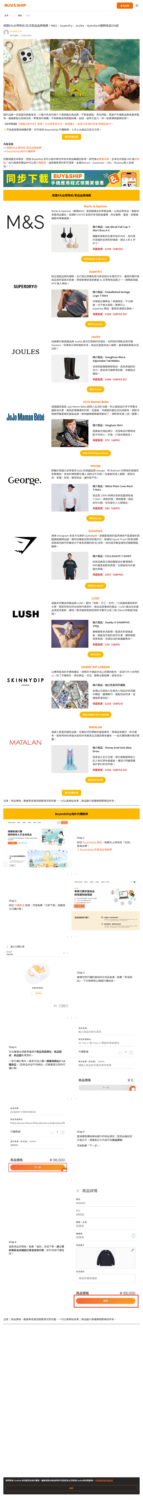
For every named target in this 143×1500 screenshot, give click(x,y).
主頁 (6, 15)
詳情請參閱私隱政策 (104, 1480)
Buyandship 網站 (92, 842)
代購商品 (19, 905)
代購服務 (41, 162)
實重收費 (104, 159)
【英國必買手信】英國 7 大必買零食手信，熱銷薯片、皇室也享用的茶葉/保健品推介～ (66, 124)
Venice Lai (16, 31)
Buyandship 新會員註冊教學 (96, 849)
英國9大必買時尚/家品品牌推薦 (23, 147)
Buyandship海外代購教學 (20, 151)
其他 (20, 15)
